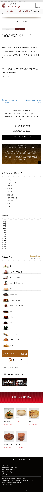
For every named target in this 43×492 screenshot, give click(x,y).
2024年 (4, 224)
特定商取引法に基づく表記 (10, 467)
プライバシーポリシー (8, 472)
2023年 (4, 226)
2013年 (4, 242)
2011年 (4, 246)
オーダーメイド (11, 183)
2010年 (4, 248)
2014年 (4, 240)
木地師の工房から (12, 198)
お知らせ (9, 189)
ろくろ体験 (10, 201)
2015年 (4, 238)
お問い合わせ (6, 474)
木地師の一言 (11, 186)
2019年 (4, 230)
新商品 (9, 180)
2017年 (4, 234)
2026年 (4, 222)
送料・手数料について (8, 469)
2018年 (4, 232)
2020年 (4, 228)
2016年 (4, 236)
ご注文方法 (5, 465)
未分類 (9, 207)
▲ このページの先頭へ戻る (21, 459)
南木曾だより (11, 195)
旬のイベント (11, 192)
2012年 (4, 244)
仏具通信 (9, 204)
